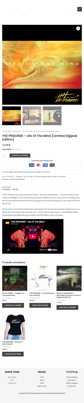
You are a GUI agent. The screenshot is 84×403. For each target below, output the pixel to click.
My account (12, 377)
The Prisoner (17, 131)
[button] (78, 28)
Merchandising (71, 377)
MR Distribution (23, 172)
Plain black (72, 380)
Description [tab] (6, 189)
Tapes (42, 383)
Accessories (71, 386)
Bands (10, 131)
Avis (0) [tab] (15, 189)
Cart (12, 380)
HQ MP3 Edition (43, 215)
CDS (15, 172)
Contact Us (12, 383)
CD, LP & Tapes (7, 172)
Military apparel (72, 383)
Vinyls (42, 380)
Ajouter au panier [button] (13, 305)
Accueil (4, 131)
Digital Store (42, 386)
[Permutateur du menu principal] (79, 9)
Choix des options (40, 305)
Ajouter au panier (20, 155)
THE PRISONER (20, 179)
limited (12, 179)
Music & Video (35, 172)
